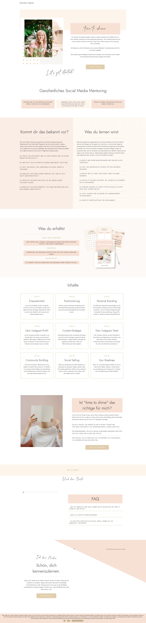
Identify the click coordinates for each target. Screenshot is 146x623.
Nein (69, 620)
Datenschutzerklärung (77, 620)
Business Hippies (27, 3)
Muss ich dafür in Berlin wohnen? (83, 515)
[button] (95, 508)
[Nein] (144, 618)
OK (64, 620)
